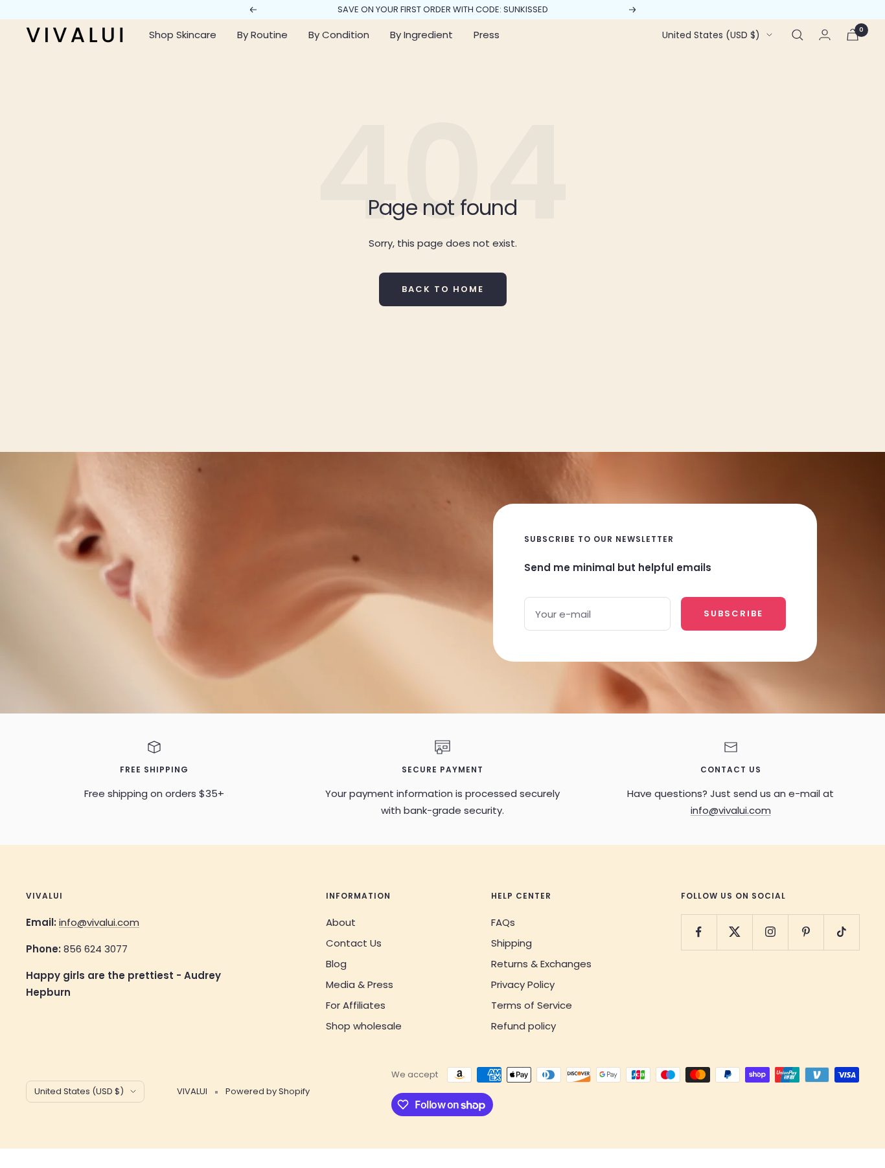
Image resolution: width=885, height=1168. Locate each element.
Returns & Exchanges (541, 964)
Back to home (443, 289)
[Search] (797, 35)
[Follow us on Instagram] (770, 932)
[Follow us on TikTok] (841, 932)
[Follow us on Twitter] (734, 932)
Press (487, 34)
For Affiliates (355, 1005)
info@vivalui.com (731, 810)
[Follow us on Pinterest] (805, 932)
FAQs (503, 922)
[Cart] (852, 34)
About (341, 922)
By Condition (338, 34)
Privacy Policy (523, 984)
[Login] (825, 34)
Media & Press (359, 984)
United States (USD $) (711, 34)
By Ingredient (421, 34)
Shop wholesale (364, 1026)
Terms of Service (531, 1005)
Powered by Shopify (267, 1091)
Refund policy (523, 1026)
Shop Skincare (182, 34)
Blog (336, 964)
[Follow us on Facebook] (699, 932)
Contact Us (354, 943)
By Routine (262, 34)
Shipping (511, 943)
